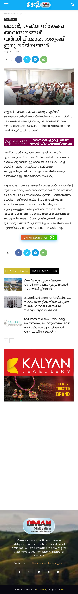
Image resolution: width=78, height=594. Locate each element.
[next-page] (11, 340)
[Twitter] (27, 59)
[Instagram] (29, 572)
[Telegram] (35, 59)
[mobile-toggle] (6, 5)
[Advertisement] (39, 459)
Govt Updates (20, 13)
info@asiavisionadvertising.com (46, 563)
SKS (62, 589)
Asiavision (41, 589)
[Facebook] (18, 59)
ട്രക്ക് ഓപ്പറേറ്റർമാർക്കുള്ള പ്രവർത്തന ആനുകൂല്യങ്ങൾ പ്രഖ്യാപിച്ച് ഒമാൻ (46, 285)
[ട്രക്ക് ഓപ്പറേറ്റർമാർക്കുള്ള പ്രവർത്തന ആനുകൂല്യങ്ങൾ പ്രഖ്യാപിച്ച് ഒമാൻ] (13, 284)
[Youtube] (58, 572)
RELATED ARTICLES (16, 270)
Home (7, 13)
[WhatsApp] (43, 59)
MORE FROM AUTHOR (44, 270)
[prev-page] (6, 340)
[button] (73, 5)
